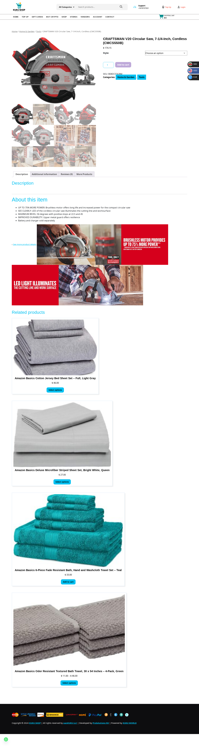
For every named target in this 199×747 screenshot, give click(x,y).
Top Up (25, 17)
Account (97, 17)
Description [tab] (22, 174)
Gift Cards (37, 17)
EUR (193, 77)
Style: (106, 52)
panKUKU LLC (70, 723)
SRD (193, 64)
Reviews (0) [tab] (67, 174)
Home (16, 17)
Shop (64, 17)
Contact (109, 17)
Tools (38, 31)
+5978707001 (143, 8)
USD (193, 70)
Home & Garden (26, 31)
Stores (73, 17)
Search (121, 7)
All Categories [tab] (65, 7)
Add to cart (123, 64)
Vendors (85, 17)
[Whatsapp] (6, 742)
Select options (55, 390)
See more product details (24, 244)
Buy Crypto (52, 17)
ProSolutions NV (101, 723)
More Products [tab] (84, 174)
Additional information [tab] (44, 174)
